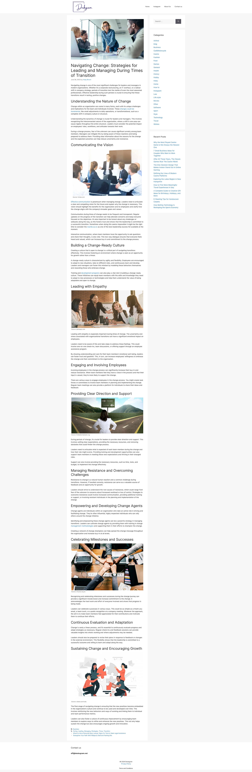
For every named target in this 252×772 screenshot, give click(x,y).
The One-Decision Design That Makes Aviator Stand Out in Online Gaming (167, 167)
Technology (158, 117)
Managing (87, 731)
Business (76, 729)
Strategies (94, 731)
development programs (90, 273)
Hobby (156, 77)
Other (156, 104)
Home (147, 6)
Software (157, 107)
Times (101, 731)
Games (156, 64)
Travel (156, 121)
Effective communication (80, 202)
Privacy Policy (126, 764)
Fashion (157, 57)
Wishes (156, 124)
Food (156, 61)
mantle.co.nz (92, 227)
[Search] (178, 21)
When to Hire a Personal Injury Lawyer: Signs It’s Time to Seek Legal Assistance (99, 733)
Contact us (178, 6)
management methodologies (82, 526)
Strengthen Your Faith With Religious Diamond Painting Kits (92, 735)
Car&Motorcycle (160, 51)
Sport (156, 111)
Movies (156, 101)
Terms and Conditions (126, 768)
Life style (157, 97)
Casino (156, 54)
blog (155, 44)
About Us (167, 6)
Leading (80, 731)
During (75, 731)
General (157, 67)
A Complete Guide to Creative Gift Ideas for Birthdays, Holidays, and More (167, 193)
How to (156, 87)
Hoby (156, 81)
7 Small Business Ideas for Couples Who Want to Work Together (164, 153)
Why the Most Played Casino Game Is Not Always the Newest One (166, 144)
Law (155, 94)
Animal (156, 41)
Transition (107, 731)
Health (156, 71)
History (156, 74)
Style (156, 114)
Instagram (156, 6)
